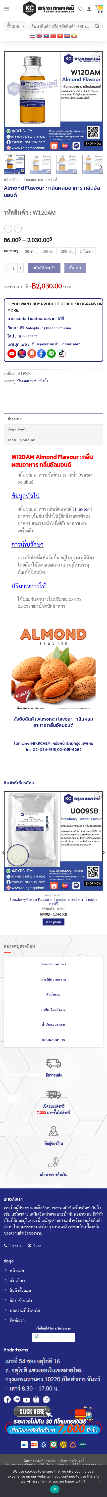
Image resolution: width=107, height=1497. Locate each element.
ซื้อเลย (75, 268)
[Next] (95, 101)
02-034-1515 (44, 749)
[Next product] (8, 228)
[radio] (30, 251)
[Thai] (32, 35)
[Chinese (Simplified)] (53, 35)
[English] (39, 35)
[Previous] (11, 101)
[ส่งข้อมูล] (97, 26)
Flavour (82, 509)
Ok (55, 1489)
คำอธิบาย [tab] (15, 418)
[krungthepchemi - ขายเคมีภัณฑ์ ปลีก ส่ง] (49, 8)
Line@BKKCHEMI (37, 743)
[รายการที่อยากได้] (80, 8)
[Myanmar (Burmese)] (74, 35)
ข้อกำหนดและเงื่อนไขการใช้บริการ (29, 1464)
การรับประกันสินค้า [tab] (22, 440)
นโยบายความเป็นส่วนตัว (38, 1461)
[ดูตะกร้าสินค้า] (99, 8)
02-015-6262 (69, 749)
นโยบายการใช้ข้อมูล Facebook (79, 1464)
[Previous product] (18, 228)
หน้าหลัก (10, 179)
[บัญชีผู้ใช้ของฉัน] (89, 8)
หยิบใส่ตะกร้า (44, 268)
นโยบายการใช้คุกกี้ (71, 1461)
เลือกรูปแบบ (53, 922)
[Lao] (46, 35)
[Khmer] (67, 35)
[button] (7, 8)
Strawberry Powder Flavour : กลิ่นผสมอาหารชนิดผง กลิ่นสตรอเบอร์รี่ (53, 901)
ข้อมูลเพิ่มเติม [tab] (18, 429)
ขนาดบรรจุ (11, 250)
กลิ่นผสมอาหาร (32, 179)
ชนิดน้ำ (53, 179)
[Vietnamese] (60, 35)
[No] (100, 1483)
